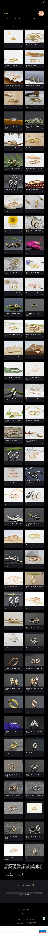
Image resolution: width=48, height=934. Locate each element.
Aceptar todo (42, 930)
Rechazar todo (42, 932)
